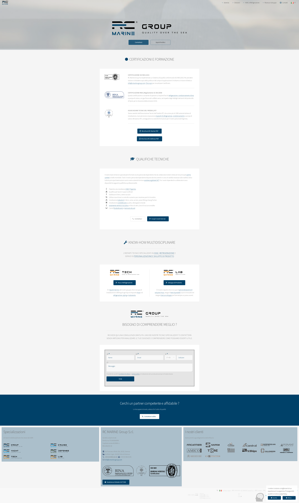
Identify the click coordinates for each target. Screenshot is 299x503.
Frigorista (133, 189)
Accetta (275, 498)
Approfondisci (160, 42)
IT (295, 3)
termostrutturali (130, 208)
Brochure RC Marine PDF (150, 131)
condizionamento (178, 116)
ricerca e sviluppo (166, 295)
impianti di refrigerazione (164, 116)
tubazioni (121, 200)
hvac (138, 293)
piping (125, 295)
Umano (239, 496)
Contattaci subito (150, 416)
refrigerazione (173, 96)
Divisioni (237, 3)
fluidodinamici (118, 208)
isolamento (132, 295)
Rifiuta (289, 498)
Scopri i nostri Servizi (158, 219)
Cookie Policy (283, 494)
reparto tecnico (114, 290)
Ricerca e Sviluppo (270, 3)
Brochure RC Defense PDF (150, 139)
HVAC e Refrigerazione (252, 3)
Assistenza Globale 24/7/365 (116, 482)
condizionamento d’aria (186, 96)
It (219, 490)
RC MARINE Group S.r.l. (247, 490)
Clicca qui (149, 83)
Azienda (226, 3)
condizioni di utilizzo (124, 374)
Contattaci (138, 42)
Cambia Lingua (226, 490)
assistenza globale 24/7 (151, 180)
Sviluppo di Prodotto (175, 283)
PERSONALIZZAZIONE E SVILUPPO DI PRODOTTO (154, 256)
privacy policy (136, 374)
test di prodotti (175, 293)
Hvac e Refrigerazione (125, 283)
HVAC (127, 189)
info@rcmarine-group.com (136, 83)
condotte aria (122, 203)
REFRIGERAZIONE (166, 253)
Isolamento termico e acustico (118, 206)
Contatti (285, 3)
